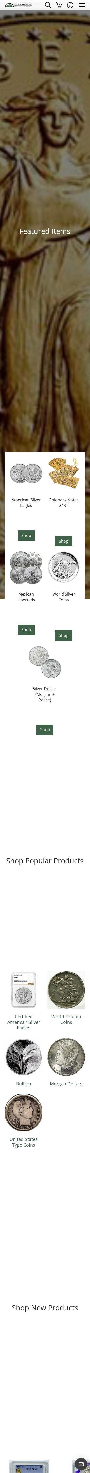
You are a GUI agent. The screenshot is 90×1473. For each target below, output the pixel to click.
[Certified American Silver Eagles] (23, 990)
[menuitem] (48, 5)
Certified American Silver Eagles (24, 1022)
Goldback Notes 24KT (64, 502)
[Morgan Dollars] (66, 1057)
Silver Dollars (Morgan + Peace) (45, 694)
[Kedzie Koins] (18, 5)
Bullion (23, 1084)
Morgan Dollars (66, 1084)
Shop (26, 535)
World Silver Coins (63, 597)
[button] (48, 5)
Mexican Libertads (26, 597)
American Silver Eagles (26, 502)
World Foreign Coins (66, 1019)
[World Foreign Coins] (66, 990)
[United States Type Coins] (23, 1112)
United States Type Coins (24, 1142)
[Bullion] (23, 1057)
